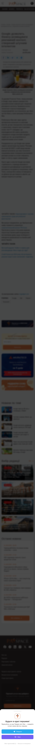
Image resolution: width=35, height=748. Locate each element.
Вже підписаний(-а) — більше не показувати (18, 743)
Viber (19, 737)
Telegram (19, 731)
